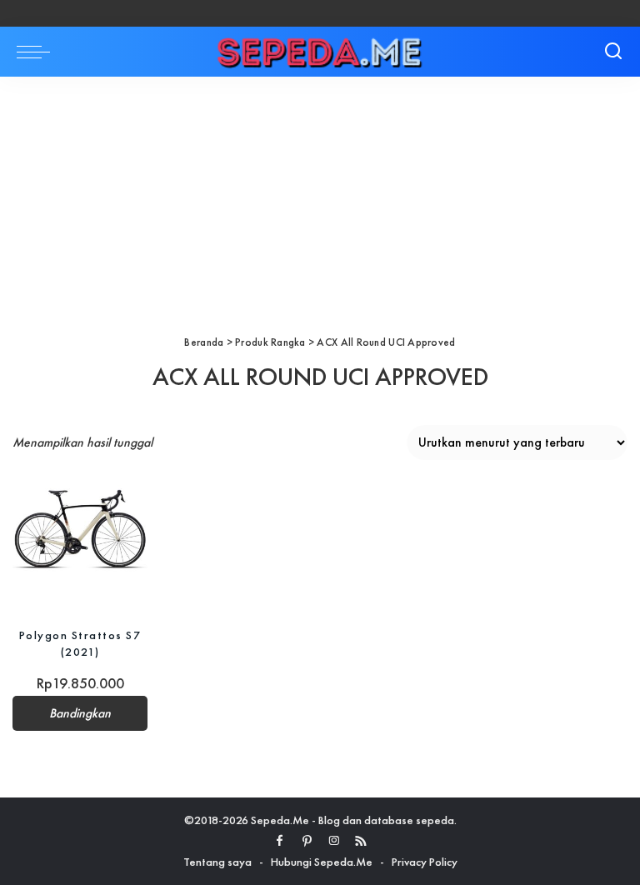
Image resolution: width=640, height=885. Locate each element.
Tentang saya (217, 861)
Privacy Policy (425, 861)
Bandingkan (80, 713)
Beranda (203, 342)
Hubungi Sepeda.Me (321, 861)
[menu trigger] (37, 52)
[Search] (613, 52)
